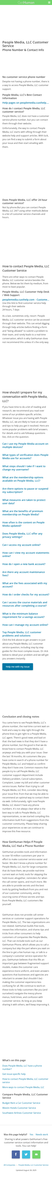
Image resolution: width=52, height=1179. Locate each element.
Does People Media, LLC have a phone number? (22, 1067)
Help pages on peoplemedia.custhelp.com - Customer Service (26, 102)
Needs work (42, 1134)
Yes (31, 1134)
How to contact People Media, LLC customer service (25, 1080)
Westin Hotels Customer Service (19, 1107)
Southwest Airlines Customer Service (21, 1112)
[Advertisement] (26, 173)
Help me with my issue (18, 666)
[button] (49, 2)
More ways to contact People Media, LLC (23, 1087)
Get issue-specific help (14, 1074)
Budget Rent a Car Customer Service (21, 1102)
